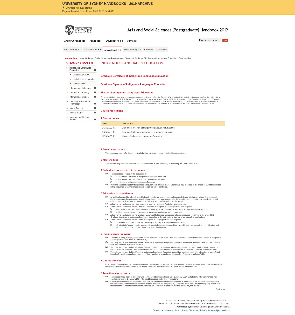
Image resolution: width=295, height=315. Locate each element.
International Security (79, 92)
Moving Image (76, 113)
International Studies (79, 97)
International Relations (79, 88)
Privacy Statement (208, 310)
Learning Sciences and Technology (80, 102)
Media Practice (76, 108)
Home (82, 58)
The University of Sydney (82, 30)
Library (184, 310)
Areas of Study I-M (134, 58)
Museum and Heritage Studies (79, 118)
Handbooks (95, 40)
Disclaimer (194, 310)
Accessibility (224, 310)
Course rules (79, 83)
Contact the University (163, 310)
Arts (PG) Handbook (74, 40)
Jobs (177, 310)
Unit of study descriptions (84, 79)
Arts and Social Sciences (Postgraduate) (105, 58)
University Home (114, 40)
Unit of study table (81, 75)
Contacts (132, 40)
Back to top (220, 289)
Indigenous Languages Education (161, 58)
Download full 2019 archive (79, 8)
